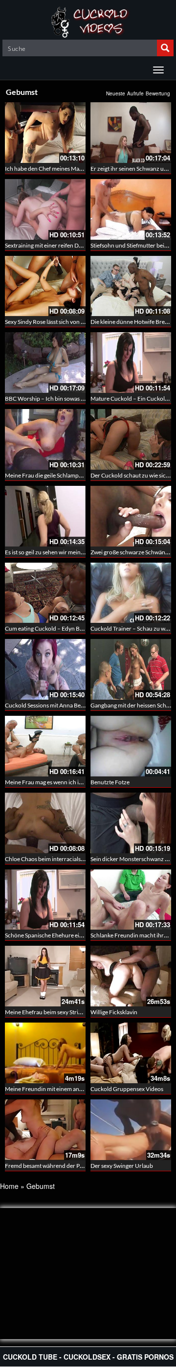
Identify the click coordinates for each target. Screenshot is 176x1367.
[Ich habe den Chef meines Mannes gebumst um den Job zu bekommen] (45, 132)
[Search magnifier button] (165, 48)
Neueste (115, 93)
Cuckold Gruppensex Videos (126, 1089)
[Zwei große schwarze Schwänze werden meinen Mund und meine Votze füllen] (130, 516)
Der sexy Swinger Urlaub (121, 1165)
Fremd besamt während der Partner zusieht (60, 1165)
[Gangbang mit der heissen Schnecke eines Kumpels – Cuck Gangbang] (130, 669)
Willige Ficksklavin (113, 1012)
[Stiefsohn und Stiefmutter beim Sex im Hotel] (130, 209)
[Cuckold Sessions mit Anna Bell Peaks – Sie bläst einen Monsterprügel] (45, 669)
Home (9, 1186)
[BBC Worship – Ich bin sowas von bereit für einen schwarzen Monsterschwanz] (45, 362)
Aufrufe (135, 93)
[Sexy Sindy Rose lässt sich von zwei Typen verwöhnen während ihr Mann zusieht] (45, 286)
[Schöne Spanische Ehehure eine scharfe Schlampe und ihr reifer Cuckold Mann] (45, 899)
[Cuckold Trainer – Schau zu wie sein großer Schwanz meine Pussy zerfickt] (130, 593)
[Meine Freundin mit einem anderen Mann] (45, 1053)
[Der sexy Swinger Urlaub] (130, 1129)
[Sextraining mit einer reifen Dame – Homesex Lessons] (45, 209)
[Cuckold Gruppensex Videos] (130, 1053)
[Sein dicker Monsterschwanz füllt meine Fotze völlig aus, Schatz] (130, 823)
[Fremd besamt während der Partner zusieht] (45, 1129)
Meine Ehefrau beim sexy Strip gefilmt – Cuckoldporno (74, 1012)
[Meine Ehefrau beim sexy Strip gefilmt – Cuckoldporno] (45, 976)
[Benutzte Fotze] (130, 746)
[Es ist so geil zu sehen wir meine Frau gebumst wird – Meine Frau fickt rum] (45, 516)
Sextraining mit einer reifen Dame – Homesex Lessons (72, 245)
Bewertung (158, 93)
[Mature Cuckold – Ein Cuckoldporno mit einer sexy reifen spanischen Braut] (130, 362)
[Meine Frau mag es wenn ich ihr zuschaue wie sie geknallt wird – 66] (45, 746)
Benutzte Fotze (110, 782)
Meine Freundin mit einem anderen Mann (57, 1089)
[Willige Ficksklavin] (130, 976)
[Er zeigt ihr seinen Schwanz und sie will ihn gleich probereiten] (130, 132)
